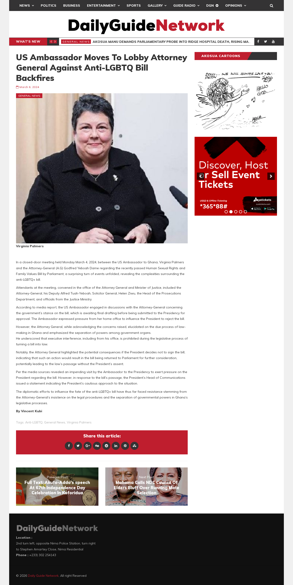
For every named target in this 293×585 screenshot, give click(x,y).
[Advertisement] (229, 291)
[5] (245, 211)
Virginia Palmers (79, 422)
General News (76, 41)
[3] (235, 211)
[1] (226, 211)
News (24, 5)
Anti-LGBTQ (34, 422)
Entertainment (101, 5)
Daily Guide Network (43, 576)
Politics (48, 5)
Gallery (155, 5)
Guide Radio (184, 5)
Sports (134, 5)
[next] (271, 176)
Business (71, 5)
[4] (240, 211)
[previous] (200, 176)
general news (54, 422)
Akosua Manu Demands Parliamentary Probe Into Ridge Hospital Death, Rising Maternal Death (183, 42)
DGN (210, 5)
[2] (231, 211)
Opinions (233, 5)
